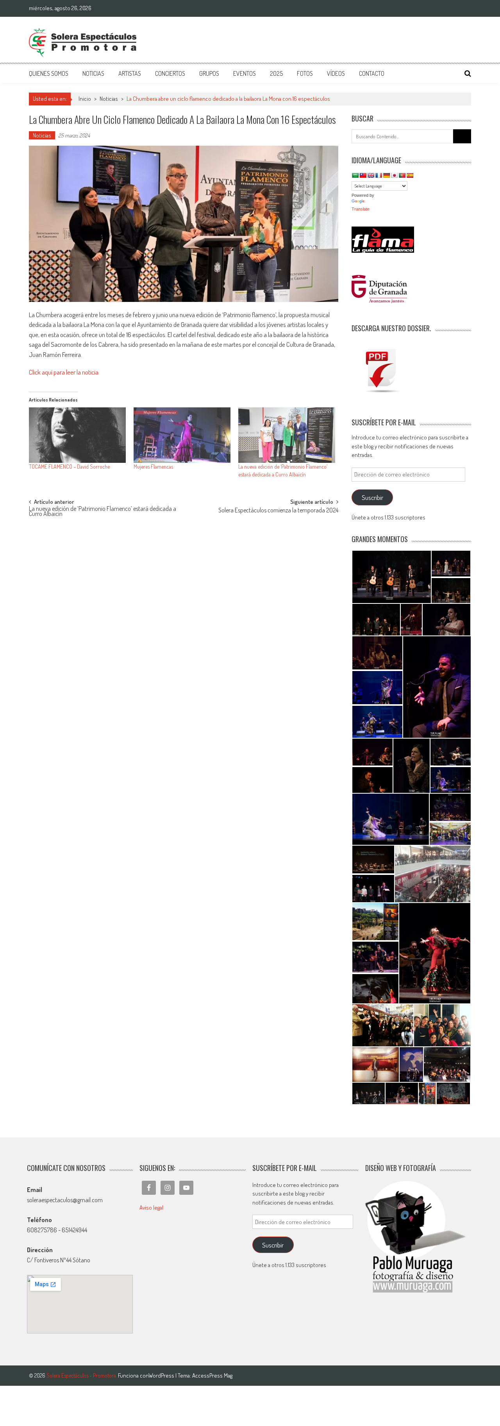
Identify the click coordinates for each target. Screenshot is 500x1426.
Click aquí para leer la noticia (63, 372)
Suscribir (372, 497)
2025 (276, 73)
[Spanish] (409, 175)
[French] (378, 175)
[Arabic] (355, 175)
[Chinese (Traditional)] (362, 175)
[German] (386, 175)
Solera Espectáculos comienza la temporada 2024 (278, 511)
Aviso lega (150, 1207)
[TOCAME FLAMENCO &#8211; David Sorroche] (77, 435)
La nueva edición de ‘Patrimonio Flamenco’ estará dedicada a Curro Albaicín (102, 512)
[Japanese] (394, 175)
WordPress (161, 1375)
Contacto (371, 73)
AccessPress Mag (212, 1375)
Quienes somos (48, 73)
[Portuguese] (401, 175)
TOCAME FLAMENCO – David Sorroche (69, 466)
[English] (370, 175)
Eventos (244, 73)
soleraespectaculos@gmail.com (65, 1200)
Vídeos (336, 73)
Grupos (209, 73)
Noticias (93, 73)
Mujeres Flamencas (153, 466)
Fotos (305, 73)
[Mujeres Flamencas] (182, 435)
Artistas (129, 73)
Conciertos (170, 73)
